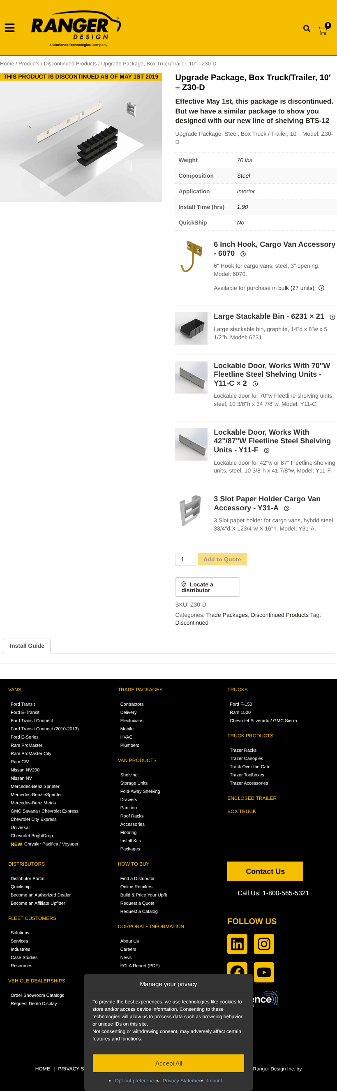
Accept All (168, 1063)
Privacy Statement (183, 1081)
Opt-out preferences (137, 1081)
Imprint (214, 1081)
